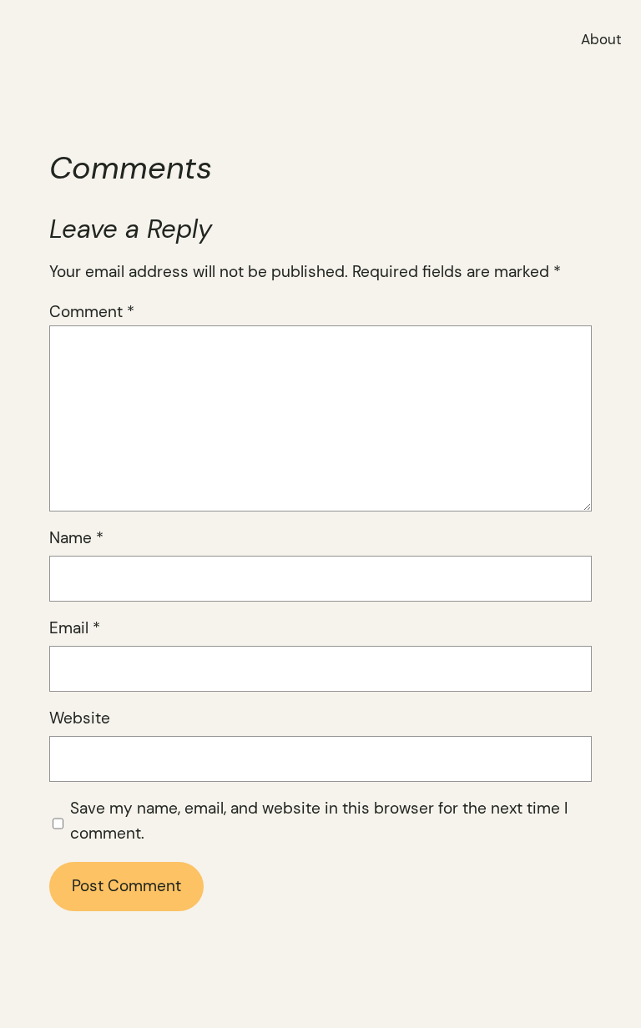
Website (79, 718)
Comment (91, 312)
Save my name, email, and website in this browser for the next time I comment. (319, 821)
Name (76, 538)
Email (74, 628)
